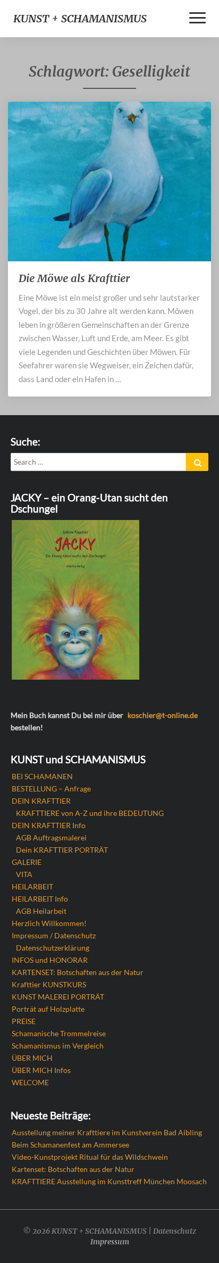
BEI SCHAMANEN (42, 776)
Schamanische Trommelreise (59, 1033)
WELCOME (30, 1082)
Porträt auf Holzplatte (48, 1008)
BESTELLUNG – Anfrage (51, 788)
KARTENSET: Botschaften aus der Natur (78, 972)
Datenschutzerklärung (52, 947)
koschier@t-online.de (163, 715)
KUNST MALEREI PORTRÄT (58, 996)
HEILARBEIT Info (40, 898)
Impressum (109, 1242)
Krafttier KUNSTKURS (49, 984)
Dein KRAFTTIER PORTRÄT (62, 849)
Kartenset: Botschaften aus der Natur (73, 1169)
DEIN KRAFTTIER (41, 800)
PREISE (24, 1021)
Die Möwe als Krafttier (74, 278)
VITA (24, 874)
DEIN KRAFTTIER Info (49, 825)
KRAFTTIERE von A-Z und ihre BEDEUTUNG (90, 813)
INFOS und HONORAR (50, 959)
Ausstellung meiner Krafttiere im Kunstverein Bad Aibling (107, 1132)
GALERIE (26, 861)
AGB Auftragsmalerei (51, 837)
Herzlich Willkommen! (49, 923)
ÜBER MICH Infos (41, 1070)
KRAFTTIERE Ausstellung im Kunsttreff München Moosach (109, 1181)
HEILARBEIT (32, 886)
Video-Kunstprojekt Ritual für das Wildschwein (90, 1156)
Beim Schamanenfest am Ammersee (70, 1144)
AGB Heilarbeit (41, 910)
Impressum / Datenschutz (54, 935)
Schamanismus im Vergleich (58, 1045)
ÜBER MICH (32, 1057)
